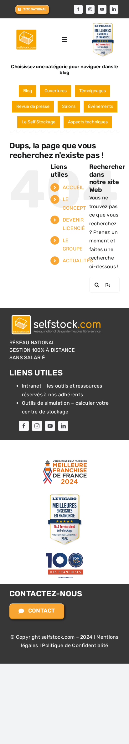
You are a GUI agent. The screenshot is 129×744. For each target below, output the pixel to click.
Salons (68, 106)
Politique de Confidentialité (75, 645)
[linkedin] (114, 9)
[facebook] (78, 9)
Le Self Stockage (38, 122)
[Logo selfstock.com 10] (26, 31)
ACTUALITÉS (78, 261)
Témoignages (92, 90)
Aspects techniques (88, 122)
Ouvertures (55, 90)
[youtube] (102, 9)
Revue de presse (32, 106)
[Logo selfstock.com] (56, 315)
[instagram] (90, 9)
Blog (27, 90)
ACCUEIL (73, 187)
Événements (100, 106)
